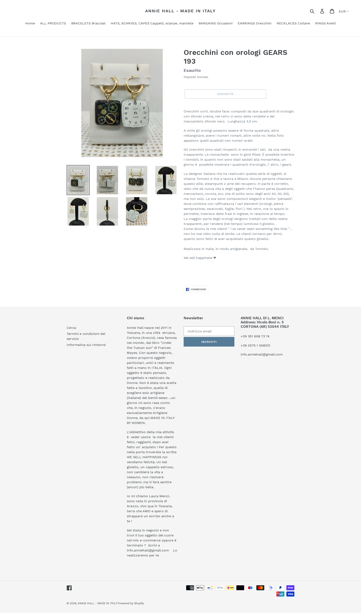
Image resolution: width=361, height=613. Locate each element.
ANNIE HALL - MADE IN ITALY (180, 10)
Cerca (71, 328)
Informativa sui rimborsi (86, 345)
